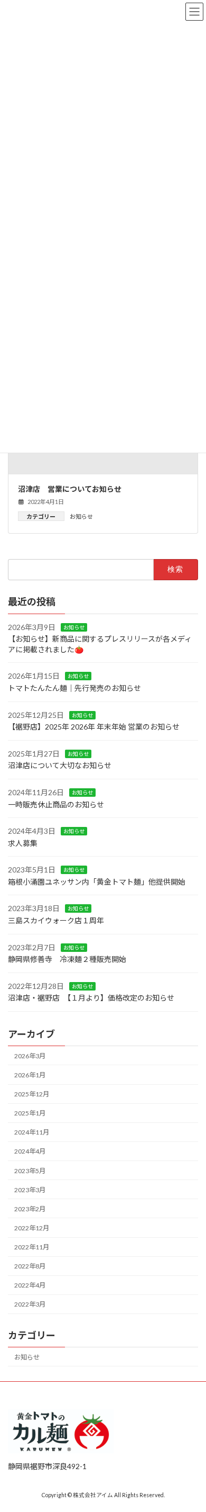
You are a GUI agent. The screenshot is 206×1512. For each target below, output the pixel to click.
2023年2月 (29, 1209)
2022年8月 (29, 1266)
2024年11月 (31, 1132)
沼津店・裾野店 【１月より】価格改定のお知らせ (91, 998)
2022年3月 (29, 1304)
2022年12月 (31, 1228)
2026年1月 (29, 1075)
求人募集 (23, 843)
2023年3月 (29, 1190)
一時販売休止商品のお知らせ (56, 804)
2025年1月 (29, 1113)
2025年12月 (31, 1094)
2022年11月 (31, 1247)
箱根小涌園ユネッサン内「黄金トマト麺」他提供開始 (96, 881)
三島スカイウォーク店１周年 (56, 920)
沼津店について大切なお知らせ (59, 765)
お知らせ (81, 516)
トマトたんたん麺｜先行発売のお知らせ (74, 687)
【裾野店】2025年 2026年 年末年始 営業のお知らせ (94, 726)
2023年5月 (29, 1171)
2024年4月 (29, 1151)
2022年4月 (29, 1285)
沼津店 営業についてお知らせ (69, 488)
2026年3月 (29, 1056)
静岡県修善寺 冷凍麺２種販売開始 (67, 959)
